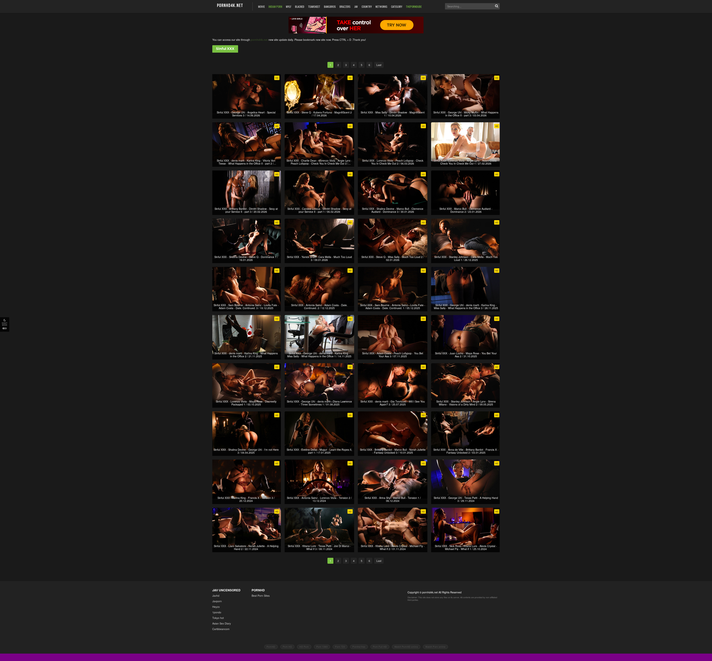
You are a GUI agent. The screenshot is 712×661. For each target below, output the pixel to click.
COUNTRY (367, 6)
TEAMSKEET (314, 6)
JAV (356, 6)
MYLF (288, 6)
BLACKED (299, 6)
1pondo (216, 612)
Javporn (217, 601)
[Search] (496, 6)
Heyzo (216, 607)
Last (378, 65)
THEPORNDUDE (414, 6)
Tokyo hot (218, 618)
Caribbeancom (221, 629)
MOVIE (261, 6)
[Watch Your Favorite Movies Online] (229, 6)
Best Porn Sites (261, 595)
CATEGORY (396, 6)
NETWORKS (381, 6)
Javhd (215, 595)
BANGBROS (330, 6)
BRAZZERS (344, 6)
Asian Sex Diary (221, 623)
